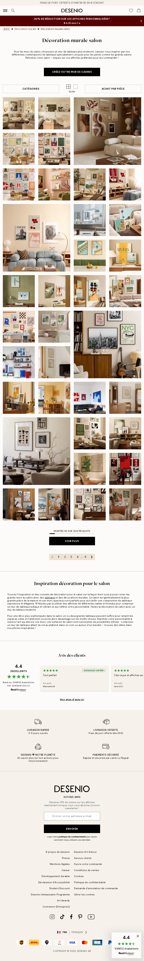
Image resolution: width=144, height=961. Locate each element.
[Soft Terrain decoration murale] (54, 113)
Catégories (31, 88)
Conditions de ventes (86, 870)
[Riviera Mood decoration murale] (125, 256)
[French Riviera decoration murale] (125, 291)
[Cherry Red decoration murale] (125, 184)
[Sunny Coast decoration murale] (90, 256)
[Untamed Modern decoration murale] (36, 451)
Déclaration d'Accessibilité (54, 882)
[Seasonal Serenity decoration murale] (107, 131)
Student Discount (59, 888)
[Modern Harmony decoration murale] (54, 149)
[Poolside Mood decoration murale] (125, 220)
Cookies (79, 876)
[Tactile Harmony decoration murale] (90, 469)
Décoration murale (26, 28)
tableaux (50, 597)
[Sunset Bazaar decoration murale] (54, 184)
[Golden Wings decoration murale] (19, 398)
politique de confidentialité (72, 836)
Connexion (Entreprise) (56, 906)
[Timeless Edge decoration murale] (90, 433)
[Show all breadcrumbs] (6, 29)
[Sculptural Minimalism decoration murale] (125, 433)
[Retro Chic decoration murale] (54, 291)
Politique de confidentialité (90, 882)
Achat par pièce (113, 88)
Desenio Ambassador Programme (50, 894)
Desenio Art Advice (85, 851)
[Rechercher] (13, 10)
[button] (75, 86)
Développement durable (56, 876)
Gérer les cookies (84, 894)
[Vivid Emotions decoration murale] (19, 184)
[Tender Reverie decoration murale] (19, 149)
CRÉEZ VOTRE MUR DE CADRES (72, 71)
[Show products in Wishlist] (131, 10)
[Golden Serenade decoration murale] (54, 398)
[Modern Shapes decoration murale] (19, 327)
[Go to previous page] (52, 557)
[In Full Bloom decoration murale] (54, 327)
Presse (66, 858)
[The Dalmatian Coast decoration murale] (90, 184)
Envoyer (72, 828)
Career (66, 870)
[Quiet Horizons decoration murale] (54, 362)
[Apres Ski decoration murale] (19, 504)
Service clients (83, 858)
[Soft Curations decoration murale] (90, 220)
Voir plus (72, 541)
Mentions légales (60, 864)
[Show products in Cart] (139, 10)
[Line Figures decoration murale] (125, 398)
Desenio (82, 951)
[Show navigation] (5, 10)
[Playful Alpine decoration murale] (54, 504)
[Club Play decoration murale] (90, 398)
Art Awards (63, 900)
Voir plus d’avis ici (72, 699)
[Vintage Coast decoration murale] (19, 291)
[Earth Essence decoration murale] (19, 113)
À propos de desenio (58, 851)
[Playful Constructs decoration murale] (19, 362)
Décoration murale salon (55, 28)
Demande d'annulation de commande (96, 888)
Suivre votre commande (88, 864)
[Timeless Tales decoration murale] (125, 469)
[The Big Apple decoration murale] (107, 344)
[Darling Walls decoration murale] (36, 238)
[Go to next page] (92, 557)
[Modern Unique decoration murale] (125, 504)
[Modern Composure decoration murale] (90, 504)
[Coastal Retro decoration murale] (90, 291)
